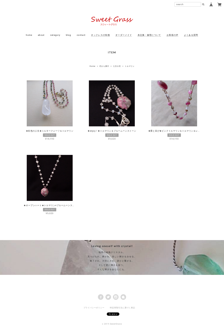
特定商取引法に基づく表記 (122, 308)
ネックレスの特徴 (100, 35)
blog (68, 35)
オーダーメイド (123, 35)
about (41, 35)
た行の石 (117, 66)
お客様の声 (172, 35)
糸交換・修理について (149, 35)
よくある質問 (191, 35)
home (29, 35)
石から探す (104, 66)
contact (81, 35)
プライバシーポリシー (93, 308)
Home (92, 66)
